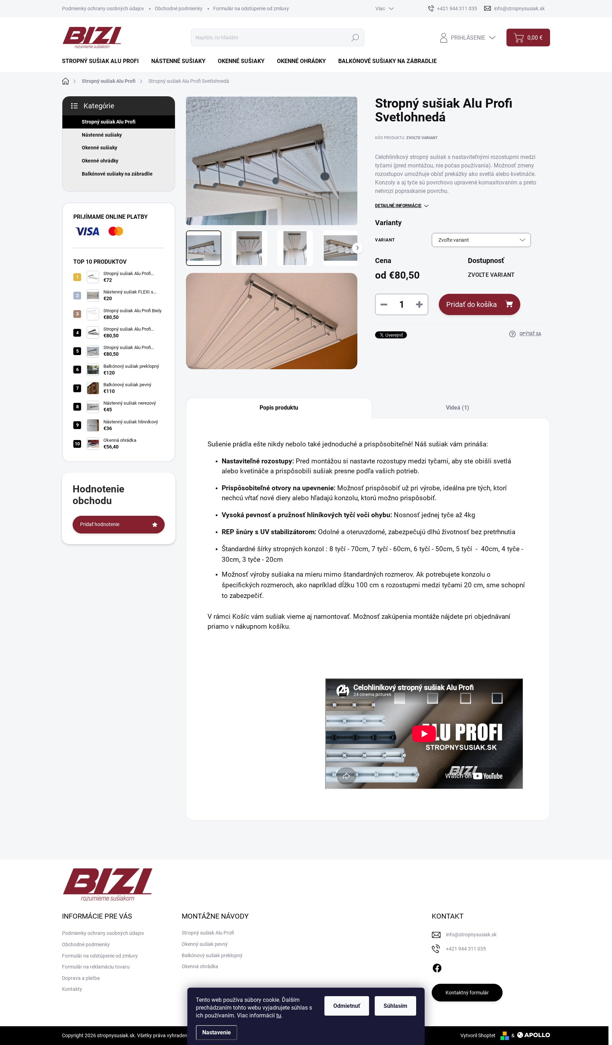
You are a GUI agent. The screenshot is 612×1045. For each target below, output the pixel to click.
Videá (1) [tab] (457, 407)
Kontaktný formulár (467, 992)
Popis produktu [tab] (279, 407)
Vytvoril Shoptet (477, 1035)
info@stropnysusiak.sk (471, 934)
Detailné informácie (398, 205)
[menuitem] (103, 61)
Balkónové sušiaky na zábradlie (117, 174)
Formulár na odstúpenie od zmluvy (251, 8)
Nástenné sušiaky (102, 135)
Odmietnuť (346, 1006)
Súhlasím (395, 1006)
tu (278, 1015)
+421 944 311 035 (466, 949)
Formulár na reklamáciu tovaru (96, 967)
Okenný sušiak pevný (205, 944)
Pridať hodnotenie (99, 524)
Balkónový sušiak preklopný (212, 955)
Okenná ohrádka (200, 966)
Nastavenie (216, 1032)
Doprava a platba (81, 978)
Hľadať (355, 37)
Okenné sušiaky (99, 147)
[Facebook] (437, 966)
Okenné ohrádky (100, 161)
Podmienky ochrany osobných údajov (103, 8)
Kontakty (72, 989)
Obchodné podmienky (179, 8)
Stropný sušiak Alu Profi (109, 122)
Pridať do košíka (471, 304)
